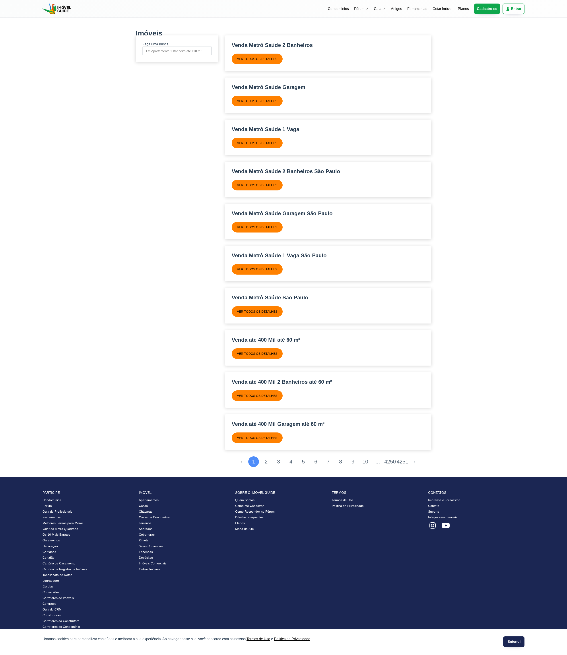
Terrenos (145, 523)
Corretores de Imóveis (58, 598)
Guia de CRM (52, 609)
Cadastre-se (487, 9)
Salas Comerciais (151, 546)
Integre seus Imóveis (442, 517)
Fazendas (146, 552)
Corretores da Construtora (61, 621)
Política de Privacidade (292, 639)
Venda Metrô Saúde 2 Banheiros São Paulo (286, 171)
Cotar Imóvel (442, 9)
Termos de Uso (258, 639)
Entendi (513, 641)
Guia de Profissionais (57, 511)
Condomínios (338, 9)
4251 (402, 462)
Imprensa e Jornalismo (444, 500)
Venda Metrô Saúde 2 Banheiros (272, 45)
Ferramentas (417, 9)
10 (365, 462)
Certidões (49, 552)
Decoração (50, 546)
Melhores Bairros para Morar (63, 523)
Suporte (433, 511)
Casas (143, 506)
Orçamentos (51, 540)
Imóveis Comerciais (152, 563)
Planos (463, 9)
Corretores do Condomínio (61, 626)
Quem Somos (244, 500)
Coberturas (147, 534)
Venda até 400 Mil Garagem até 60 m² (278, 424)
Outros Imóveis (149, 569)
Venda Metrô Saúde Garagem (268, 87)
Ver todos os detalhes (257, 59)
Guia (377, 9)
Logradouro (51, 580)
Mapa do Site (244, 529)
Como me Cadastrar (249, 506)
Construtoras (52, 615)
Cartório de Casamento (59, 563)
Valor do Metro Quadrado (60, 529)
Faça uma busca (155, 44)
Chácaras (145, 511)
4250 (390, 462)
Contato (433, 506)
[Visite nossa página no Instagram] (432, 526)
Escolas (48, 586)
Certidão (48, 557)
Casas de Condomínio (154, 517)
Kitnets (143, 540)
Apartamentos (149, 500)
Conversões (51, 592)
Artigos (396, 9)
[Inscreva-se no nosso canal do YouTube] (445, 526)
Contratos (49, 603)
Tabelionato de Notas (57, 575)
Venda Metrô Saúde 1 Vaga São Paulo (279, 255)
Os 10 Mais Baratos (56, 534)
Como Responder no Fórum (255, 511)
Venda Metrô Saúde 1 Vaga (265, 129)
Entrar (516, 9)
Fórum (359, 9)
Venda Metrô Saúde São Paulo (270, 297)
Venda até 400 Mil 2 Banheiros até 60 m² (282, 382)
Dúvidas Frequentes (249, 517)
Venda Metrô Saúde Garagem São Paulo (282, 213)
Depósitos (146, 557)
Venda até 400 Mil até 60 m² (266, 340)
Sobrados (145, 529)
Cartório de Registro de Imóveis (65, 569)
